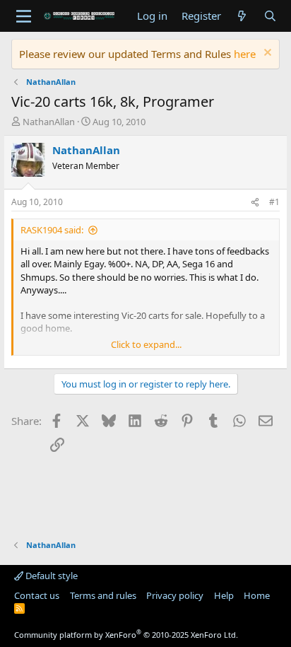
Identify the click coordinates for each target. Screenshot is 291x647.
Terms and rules (103, 595)
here (245, 54)
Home (257, 595)
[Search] (270, 16)
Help (224, 595)
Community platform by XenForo (126, 634)
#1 (274, 202)
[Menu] (23, 16)
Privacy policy (174, 595)
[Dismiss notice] (266, 54)
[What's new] (242, 16)
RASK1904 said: (51, 229)
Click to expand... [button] (146, 344)
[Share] (255, 202)
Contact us (36, 595)
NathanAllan (49, 121)
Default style (50, 575)
